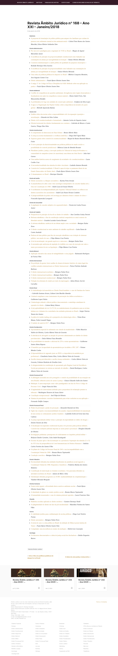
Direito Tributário (87, 641)
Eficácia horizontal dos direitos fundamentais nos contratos (50, 123)
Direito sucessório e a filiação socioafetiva (44, 181)
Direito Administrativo (17, 628)
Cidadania (86, 623)
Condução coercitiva (37, 455)
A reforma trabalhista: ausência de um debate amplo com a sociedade (53, 223)
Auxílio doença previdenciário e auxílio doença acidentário (50, 359)
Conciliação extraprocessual (40, 395)
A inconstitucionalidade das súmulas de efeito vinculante (49, 165)
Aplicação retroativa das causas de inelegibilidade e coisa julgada (52, 253)
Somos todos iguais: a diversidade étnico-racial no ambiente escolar (53, 486)
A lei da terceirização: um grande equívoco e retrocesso (49, 241)
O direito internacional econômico (42, 272)
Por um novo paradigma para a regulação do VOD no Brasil (51, 51)
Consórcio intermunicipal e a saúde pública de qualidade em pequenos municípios (58, 63)
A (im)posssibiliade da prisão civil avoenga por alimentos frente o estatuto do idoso (58, 195)
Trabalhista (86, 651)
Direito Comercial (87, 628)
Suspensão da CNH (64, 651)
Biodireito (61, 623)
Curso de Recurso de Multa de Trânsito (86, 2)
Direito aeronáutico (37, 520)
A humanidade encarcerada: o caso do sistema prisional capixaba (52, 495)
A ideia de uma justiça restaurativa (77, 557)
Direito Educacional (88, 633)
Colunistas (38, 626)
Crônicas (61, 626)
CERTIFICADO (65, 2)
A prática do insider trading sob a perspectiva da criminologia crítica (53, 317)
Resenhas (85, 648)
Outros (61, 648)
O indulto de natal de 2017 (40, 323)
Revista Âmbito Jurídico (25, 2)
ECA (37, 643)
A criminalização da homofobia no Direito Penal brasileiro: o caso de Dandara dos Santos (60, 290)
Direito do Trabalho (64, 633)
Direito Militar (14, 638)
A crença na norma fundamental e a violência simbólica (49, 136)
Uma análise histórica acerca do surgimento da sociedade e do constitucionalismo (57, 159)
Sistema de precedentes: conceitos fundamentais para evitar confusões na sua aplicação (59, 398)
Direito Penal (39, 638)
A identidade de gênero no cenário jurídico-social (47, 492)
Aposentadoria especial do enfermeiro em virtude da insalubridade (52, 329)
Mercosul (85, 646)
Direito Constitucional (17, 631)
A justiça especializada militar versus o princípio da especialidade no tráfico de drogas (59, 420)
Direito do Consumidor (41, 633)
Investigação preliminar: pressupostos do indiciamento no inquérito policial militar (58, 434)
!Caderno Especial (16, 623)
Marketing (62, 646)
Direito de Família (64, 631)
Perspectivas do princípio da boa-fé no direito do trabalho (50, 214)
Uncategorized (15, 653)
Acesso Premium (40, 623)
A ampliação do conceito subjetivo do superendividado (49, 205)
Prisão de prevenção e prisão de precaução (45, 408)
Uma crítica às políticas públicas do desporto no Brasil (49, 74)
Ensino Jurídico (63, 643)
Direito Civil (62, 628)
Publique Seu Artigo (52, 2)
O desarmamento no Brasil (39, 174)
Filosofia (85, 643)
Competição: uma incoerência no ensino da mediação (48, 529)
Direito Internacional (88, 636)
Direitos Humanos (16, 643)
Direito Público (63, 641)
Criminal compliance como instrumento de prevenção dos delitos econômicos (56, 296)
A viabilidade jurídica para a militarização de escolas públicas (51, 514)
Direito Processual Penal (42, 641)
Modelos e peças (15, 648)
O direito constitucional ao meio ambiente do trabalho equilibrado (52, 229)
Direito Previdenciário (65, 638)
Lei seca (38, 646)
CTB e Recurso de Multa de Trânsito (92, 626)
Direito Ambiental (40, 628)
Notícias (39, 2)
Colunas (13, 626)
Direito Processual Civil (17, 641)
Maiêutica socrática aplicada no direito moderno (46, 501)
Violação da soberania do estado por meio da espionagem (50, 281)
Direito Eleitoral (15, 636)
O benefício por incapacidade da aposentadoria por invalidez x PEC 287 (55, 347)
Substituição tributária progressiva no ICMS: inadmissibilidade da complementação (58, 477)
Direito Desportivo (16, 633)
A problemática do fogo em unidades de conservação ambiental (52, 102)
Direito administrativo (38, 80)
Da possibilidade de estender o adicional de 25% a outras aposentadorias (55, 341)
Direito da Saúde (40, 631)
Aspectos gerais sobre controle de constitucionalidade (48, 138)
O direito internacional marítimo (41, 275)
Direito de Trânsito (88, 631)
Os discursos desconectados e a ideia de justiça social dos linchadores (53, 535)
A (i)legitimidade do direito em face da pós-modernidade (49, 504)
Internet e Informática (17, 646)
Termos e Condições (101, 602)
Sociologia (14, 651)
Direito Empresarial (40, 636)
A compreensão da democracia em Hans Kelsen (46, 133)
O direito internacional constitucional (43, 278)
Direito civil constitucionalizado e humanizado (46, 120)
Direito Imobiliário (64, 636)
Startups (38, 651)
